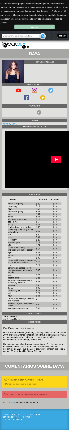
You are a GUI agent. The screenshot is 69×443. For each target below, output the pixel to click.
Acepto (34, 26)
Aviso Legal (12, 415)
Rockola (15, 45)
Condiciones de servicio (12, 417)
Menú (62, 35)
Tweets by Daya (9, 123)
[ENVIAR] (42, 36)
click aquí (10, 402)
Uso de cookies (12, 419)
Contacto (35, 415)
